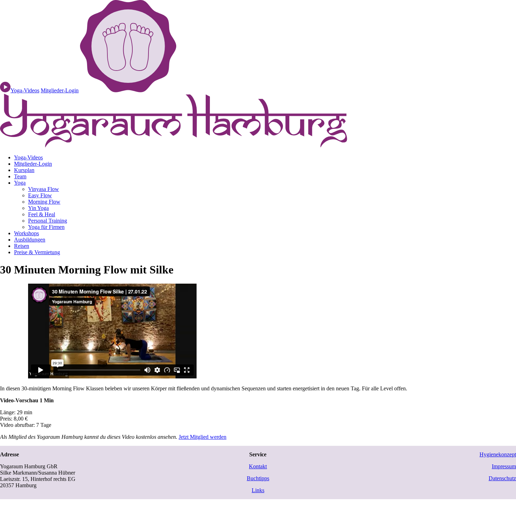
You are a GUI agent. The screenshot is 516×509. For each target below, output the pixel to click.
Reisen (21, 246)
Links (258, 490)
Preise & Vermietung (37, 252)
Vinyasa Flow (43, 189)
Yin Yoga (38, 208)
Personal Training (47, 221)
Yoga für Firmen (46, 227)
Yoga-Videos (28, 157)
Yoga (20, 183)
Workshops (26, 233)
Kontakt (258, 466)
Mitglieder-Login (60, 90)
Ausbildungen (29, 240)
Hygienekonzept (497, 454)
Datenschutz (502, 478)
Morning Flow (44, 202)
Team (20, 176)
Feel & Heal (41, 214)
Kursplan (24, 170)
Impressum (504, 466)
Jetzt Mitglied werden (202, 437)
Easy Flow (40, 195)
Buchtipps (258, 478)
